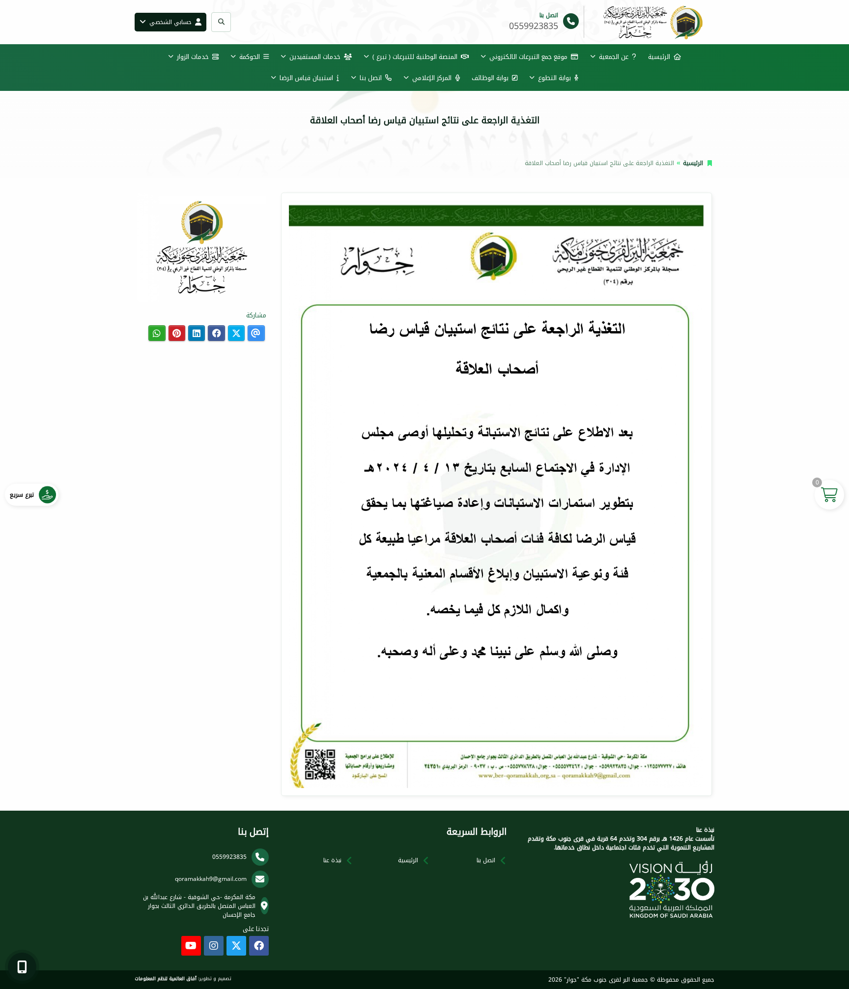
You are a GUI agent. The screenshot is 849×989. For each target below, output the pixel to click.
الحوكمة (249, 57)
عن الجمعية (613, 57)
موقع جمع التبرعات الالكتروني (528, 57)
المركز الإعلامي (432, 78)
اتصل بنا (371, 78)
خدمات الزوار (193, 57)
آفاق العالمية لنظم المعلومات (166, 978)
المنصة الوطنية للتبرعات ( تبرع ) (414, 57)
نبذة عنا (332, 860)
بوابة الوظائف (490, 78)
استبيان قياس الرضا (306, 78)
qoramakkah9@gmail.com (211, 879)
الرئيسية (659, 57)
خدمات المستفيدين (314, 57)
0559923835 (229, 856)
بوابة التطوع (554, 78)
